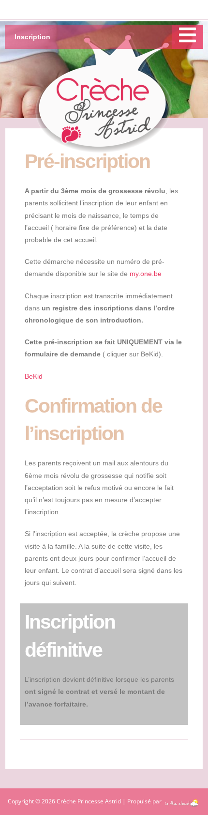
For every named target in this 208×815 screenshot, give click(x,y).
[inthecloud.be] (181, 801)
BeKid (34, 376)
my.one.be (146, 273)
